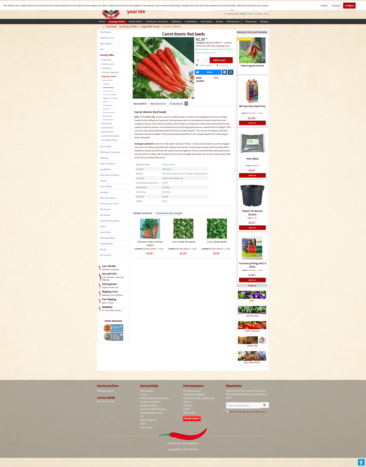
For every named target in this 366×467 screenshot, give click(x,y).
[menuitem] (102, 21)
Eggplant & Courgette (110, 98)
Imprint (143, 423)
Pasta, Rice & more (108, 198)
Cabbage (106, 84)
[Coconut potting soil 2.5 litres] (252, 248)
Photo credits (189, 412)
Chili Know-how (107, 37)
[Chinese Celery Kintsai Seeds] (150, 229)
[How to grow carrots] (252, 50)
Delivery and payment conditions (154, 398)
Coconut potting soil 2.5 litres (252, 265)
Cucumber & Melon (110, 94)
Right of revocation (148, 420)
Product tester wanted (150, 401)
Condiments (105, 169)
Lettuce (105, 102)
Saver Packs (105, 232)
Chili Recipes (105, 32)
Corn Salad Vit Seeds (183, 241)
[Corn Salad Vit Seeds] (183, 229)
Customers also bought (169, 213)
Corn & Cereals (108, 91)
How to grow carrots (252, 65)
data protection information (254, 411)
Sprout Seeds (107, 131)
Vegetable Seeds (109, 76)
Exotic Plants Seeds (110, 136)
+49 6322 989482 (106, 397)
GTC (142, 416)
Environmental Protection (151, 412)
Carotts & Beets (108, 87)
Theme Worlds (106, 243)
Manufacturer (158, 103)
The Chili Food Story (192, 391)
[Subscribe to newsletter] (264, 405)
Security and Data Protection (153, 409)
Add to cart (219, 60)
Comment (223, 65)
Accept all (336, 5)
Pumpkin (106, 109)
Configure (349, 5)
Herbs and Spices (107, 163)
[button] (361, 462)
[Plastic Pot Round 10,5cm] (252, 196)
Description (140, 103)
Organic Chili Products (110, 220)
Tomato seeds (107, 64)
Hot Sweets (105, 215)
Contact (143, 394)
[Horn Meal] (252, 143)
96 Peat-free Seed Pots (252, 106)
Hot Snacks (105, 209)
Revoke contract (191, 418)
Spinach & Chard (109, 112)
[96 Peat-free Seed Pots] (252, 91)
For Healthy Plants (109, 140)
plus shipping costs (220, 45)
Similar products (142, 213)
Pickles (103, 180)
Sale (102, 49)
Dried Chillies (106, 146)
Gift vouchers (106, 255)
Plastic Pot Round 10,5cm (252, 212)
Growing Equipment (110, 72)
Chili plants (106, 68)
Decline (324, 5)
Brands (103, 249)
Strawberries (107, 116)
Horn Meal (252, 158)
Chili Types (188, 405)
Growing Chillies (107, 55)
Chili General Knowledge (194, 394)
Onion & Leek (107, 105)
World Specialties (107, 238)
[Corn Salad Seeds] (217, 229)
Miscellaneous (108, 120)
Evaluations (178, 103)
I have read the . (248, 411)
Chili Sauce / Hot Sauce (110, 152)
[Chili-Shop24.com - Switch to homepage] (111, 10)
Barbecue (104, 158)
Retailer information (149, 405)
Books (103, 226)
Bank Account (146, 427)
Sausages (104, 192)
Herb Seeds (106, 123)
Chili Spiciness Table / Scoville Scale (198, 398)
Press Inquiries (146, 391)
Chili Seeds (106, 59)
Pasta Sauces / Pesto (109, 203)
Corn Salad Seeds (217, 241)
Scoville (186, 409)
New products (106, 43)
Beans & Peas (107, 80)
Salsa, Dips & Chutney (109, 175)
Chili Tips (187, 401)
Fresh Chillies (106, 186)
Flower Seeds (107, 127)
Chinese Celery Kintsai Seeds (150, 243)
